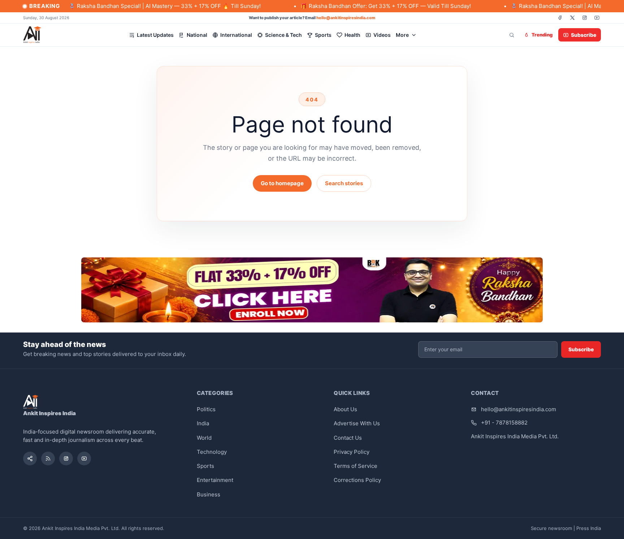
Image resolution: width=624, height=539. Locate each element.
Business (208, 494)
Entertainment (215, 480)
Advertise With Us (357, 423)
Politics (206, 409)
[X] (572, 18)
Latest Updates (155, 35)
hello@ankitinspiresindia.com (345, 17)
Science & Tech (283, 35)
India (203, 423)
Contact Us (348, 437)
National (197, 35)
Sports (323, 35)
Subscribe (583, 35)
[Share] (30, 458)
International (236, 35)
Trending (542, 35)
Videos (382, 35)
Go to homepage (282, 183)
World (204, 437)
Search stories (344, 183)
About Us (345, 409)
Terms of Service (355, 465)
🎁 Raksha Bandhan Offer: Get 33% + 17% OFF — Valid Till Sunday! (366, 6)
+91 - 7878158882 (504, 422)
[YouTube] (597, 18)
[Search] (512, 35)
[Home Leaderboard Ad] (312, 289)
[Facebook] (560, 18)
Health (352, 35)
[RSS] (48, 458)
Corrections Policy (357, 480)
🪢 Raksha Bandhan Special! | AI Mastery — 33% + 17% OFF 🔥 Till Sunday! (145, 6)
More (402, 35)
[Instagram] (585, 18)
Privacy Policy (351, 451)
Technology (212, 451)
